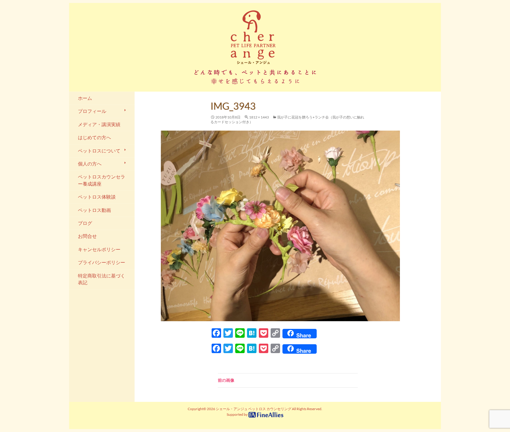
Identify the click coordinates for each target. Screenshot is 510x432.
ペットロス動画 (94, 210)
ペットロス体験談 (97, 196)
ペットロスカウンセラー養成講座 (101, 180)
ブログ (85, 223)
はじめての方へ (94, 137)
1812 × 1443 (259, 117)
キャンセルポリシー (99, 249)
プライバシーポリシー (101, 262)
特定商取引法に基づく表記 (101, 279)
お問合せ (87, 236)
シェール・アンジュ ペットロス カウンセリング (253, 409)
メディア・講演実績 (99, 124)
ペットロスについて (99, 150)
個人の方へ (90, 163)
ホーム (85, 98)
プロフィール (92, 111)
